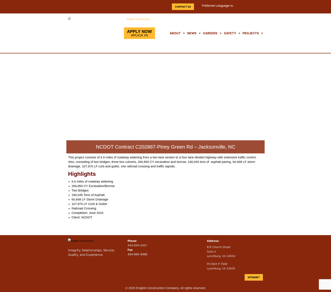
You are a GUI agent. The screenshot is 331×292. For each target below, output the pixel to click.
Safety (230, 33)
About (175, 33)
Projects (251, 33)
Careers (210, 33)
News (192, 33)
